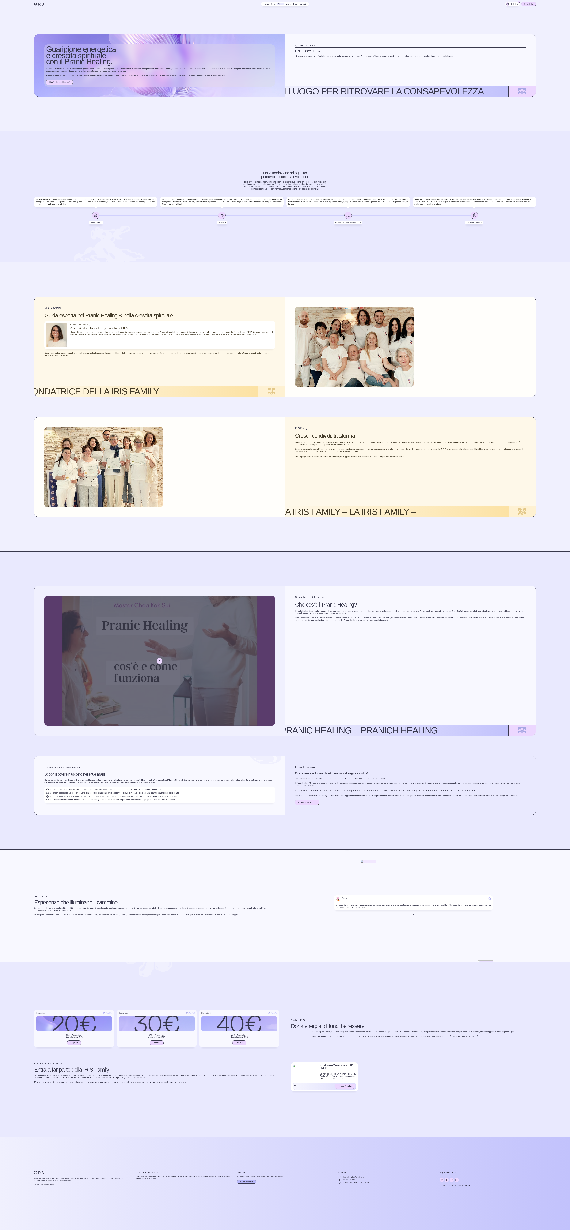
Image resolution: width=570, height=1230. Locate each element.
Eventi (288, 4)
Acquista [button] (74, 1043)
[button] (159, 660)
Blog (295, 4)
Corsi (273, 4)
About (280, 4)
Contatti (303, 4)
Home (266, 4)
